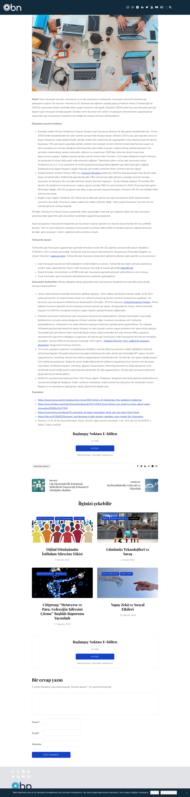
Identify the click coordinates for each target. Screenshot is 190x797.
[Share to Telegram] (152, 466)
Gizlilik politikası (169, 792)
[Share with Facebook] (138, 466)
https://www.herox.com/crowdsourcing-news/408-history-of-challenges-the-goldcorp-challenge (90, 400)
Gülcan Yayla (41, 466)
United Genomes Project (137, 302)
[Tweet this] (141, 466)
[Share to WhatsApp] (149, 466)
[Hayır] (186, 792)
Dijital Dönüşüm (45, 518)
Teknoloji (134, 518)
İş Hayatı (79, 518)
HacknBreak (126, 268)
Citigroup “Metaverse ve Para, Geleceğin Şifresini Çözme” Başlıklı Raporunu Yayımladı (62, 611)
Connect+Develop (91, 173)
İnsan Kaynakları (64, 518)
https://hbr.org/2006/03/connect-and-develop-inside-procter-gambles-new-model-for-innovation (90, 416)
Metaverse (61, 574)
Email (35, 733)
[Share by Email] (156, 466)
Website (36, 744)
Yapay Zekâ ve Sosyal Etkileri (127, 606)
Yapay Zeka (126, 574)
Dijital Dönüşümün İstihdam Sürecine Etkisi (62, 551)
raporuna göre (57, 256)
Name (35, 722)
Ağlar (105, 518)
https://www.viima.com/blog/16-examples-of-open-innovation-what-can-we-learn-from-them (88, 412)
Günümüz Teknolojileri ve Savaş (127, 551)
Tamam (154, 792)
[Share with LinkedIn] (145, 466)
